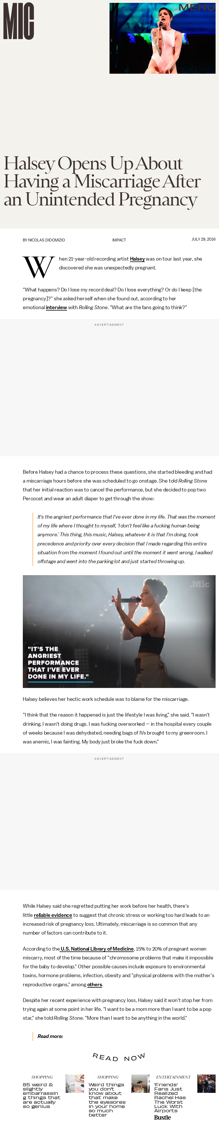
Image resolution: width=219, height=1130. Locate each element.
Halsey (137, 258)
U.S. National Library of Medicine (97, 948)
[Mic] (18, 21)
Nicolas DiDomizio (46, 240)
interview (56, 307)
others (94, 984)
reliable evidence (53, 915)
